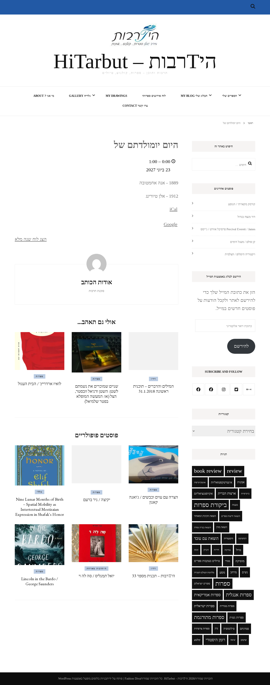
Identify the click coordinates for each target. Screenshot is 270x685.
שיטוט (244, 639)
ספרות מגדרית (227, 606)
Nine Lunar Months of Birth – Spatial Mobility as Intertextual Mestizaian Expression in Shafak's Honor (39, 506)
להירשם (241, 346)
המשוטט (242, 538)
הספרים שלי (229, 95)
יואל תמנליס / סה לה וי (96, 576)
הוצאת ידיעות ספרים (230, 516)
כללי (39, 492)
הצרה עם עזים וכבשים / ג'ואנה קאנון (153, 499)
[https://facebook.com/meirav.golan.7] (198, 389)
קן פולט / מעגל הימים (242, 241)
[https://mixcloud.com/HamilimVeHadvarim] (249, 389)
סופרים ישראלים (202, 583)
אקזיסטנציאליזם (203, 493)
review (234, 471)
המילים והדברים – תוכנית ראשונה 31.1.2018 (153, 388)
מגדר (227, 561)
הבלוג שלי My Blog (194, 95)
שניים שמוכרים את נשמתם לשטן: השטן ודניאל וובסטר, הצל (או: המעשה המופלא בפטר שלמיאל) (96, 393)
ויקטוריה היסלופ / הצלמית (240, 254)
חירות (216, 550)
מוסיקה (239, 561)
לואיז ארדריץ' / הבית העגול (39, 383)
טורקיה (227, 550)
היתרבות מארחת (96, 568)
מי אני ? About (43, 95)
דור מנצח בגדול (246, 216)
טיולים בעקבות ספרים (207, 561)
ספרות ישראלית (204, 606)
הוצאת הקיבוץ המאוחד (205, 516)
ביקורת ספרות (210, 504)
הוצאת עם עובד (206, 538)
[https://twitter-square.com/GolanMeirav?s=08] (236, 389)
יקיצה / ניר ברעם (96, 499)
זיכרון (206, 549)
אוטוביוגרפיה (200, 482)
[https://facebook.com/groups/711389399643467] (211, 389)
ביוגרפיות (245, 493)
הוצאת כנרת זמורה (202, 527)
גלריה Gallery (80, 95)
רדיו (153, 379)
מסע (222, 572)
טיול (238, 550)
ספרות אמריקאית (207, 595)
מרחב (233, 572)
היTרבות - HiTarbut (176, 678)
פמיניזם (244, 628)
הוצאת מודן (221, 527)
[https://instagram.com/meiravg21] (224, 389)
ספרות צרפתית (201, 628)
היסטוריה (228, 538)
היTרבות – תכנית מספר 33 (153, 576)
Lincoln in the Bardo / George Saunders (39, 581)
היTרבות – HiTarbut (135, 61)
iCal (173, 209)
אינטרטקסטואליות (221, 482)
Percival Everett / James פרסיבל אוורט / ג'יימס (228, 229)
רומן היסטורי (215, 640)
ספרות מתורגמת (209, 617)
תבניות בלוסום (99, 678)
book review (208, 471)
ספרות (96, 379)
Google (170, 224)
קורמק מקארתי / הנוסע (241, 204)
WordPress (64, 678)
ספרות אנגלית (239, 594)
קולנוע (197, 639)
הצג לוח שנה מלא (31, 239)
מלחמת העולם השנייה (204, 572)
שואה (232, 640)
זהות (196, 549)
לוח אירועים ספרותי (154, 95)
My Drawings (116, 95)
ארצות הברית (227, 493)
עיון (216, 628)
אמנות (240, 482)
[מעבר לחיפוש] (253, 6)
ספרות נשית (237, 617)
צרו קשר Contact (135, 105)
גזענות (235, 504)
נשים (245, 572)
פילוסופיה (229, 628)
